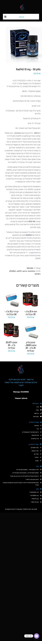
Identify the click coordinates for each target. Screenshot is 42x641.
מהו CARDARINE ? (34, 492)
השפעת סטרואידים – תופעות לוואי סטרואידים (26, 473)
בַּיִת (38, 407)
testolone (31, 271)
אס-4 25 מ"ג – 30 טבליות (30, 313)
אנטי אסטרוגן (34, 447)
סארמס (30, 268)
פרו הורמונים (35, 438)
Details (29, 300)
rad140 (19, 271)
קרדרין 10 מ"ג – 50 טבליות (11, 313)
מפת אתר (36, 416)
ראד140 (38, 274)
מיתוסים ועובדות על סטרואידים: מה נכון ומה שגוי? (24, 476)
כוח (38, 429)
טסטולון (12, 271)
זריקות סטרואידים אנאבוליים (30, 432)
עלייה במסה (35, 451)
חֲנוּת (37, 410)
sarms (24, 271)
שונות (36, 460)
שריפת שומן (35, 435)
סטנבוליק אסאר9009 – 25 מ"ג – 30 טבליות (30, 346)
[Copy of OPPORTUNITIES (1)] (21, 362)
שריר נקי (36, 454)
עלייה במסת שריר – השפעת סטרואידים (27, 469)
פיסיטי (36, 457)
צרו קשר (36, 413)
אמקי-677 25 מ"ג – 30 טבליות (11, 345)
